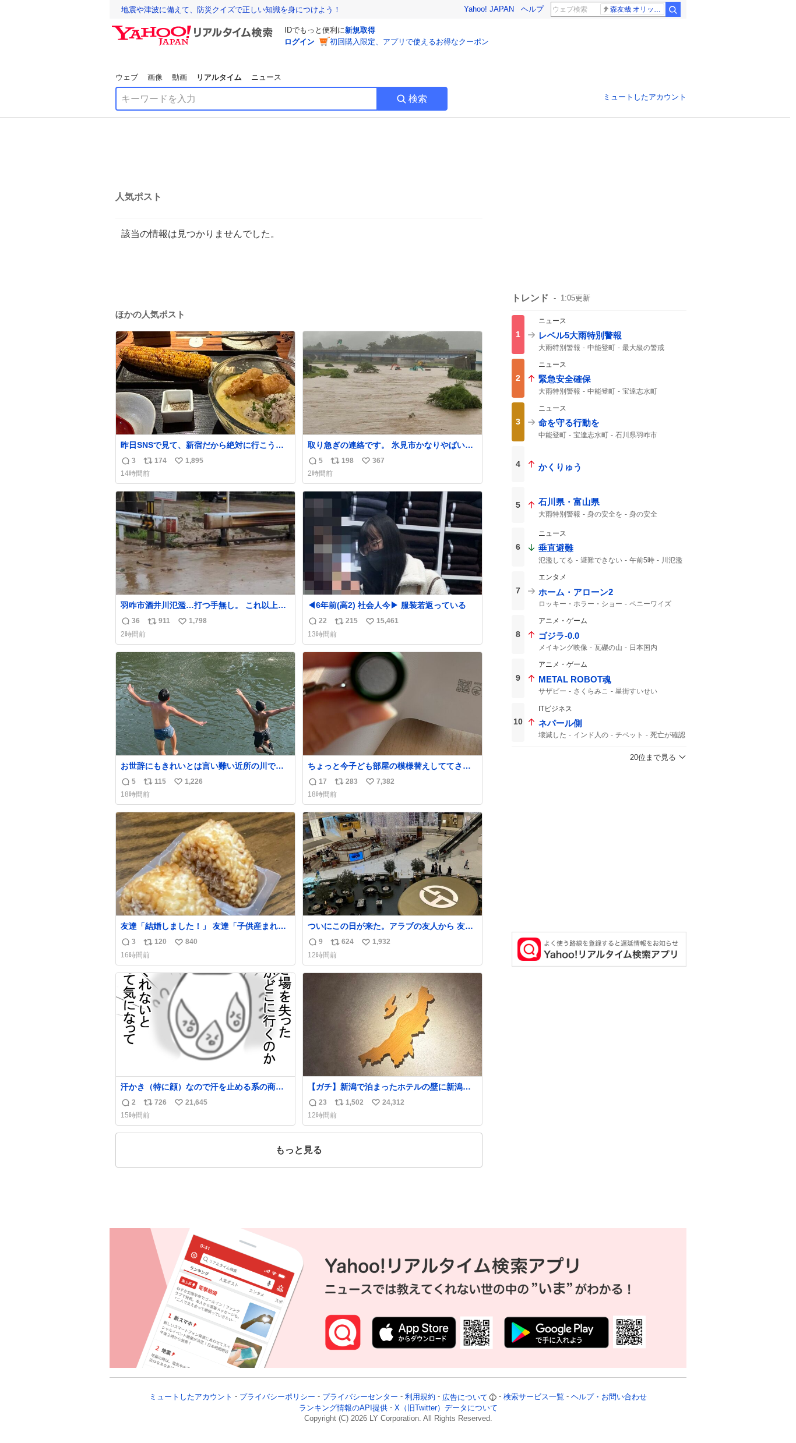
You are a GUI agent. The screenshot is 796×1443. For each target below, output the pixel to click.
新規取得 (360, 30)
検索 (417, 99)
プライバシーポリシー (277, 1397)
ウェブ (126, 77)
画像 (155, 77)
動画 (179, 77)
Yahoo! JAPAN (489, 9)
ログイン (299, 41)
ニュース (266, 77)
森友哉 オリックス (637, 9)
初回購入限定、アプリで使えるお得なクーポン (409, 41)
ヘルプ (532, 9)
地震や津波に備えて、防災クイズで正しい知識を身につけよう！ (231, 9)
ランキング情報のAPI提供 (343, 1407)
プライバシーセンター (360, 1397)
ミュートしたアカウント (644, 97)
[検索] (673, 9)
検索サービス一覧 (533, 1397)
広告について (465, 1397)
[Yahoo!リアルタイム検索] (194, 28)
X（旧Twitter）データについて (446, 1407)
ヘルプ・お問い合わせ (609, 1397)
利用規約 (420, 1397)
